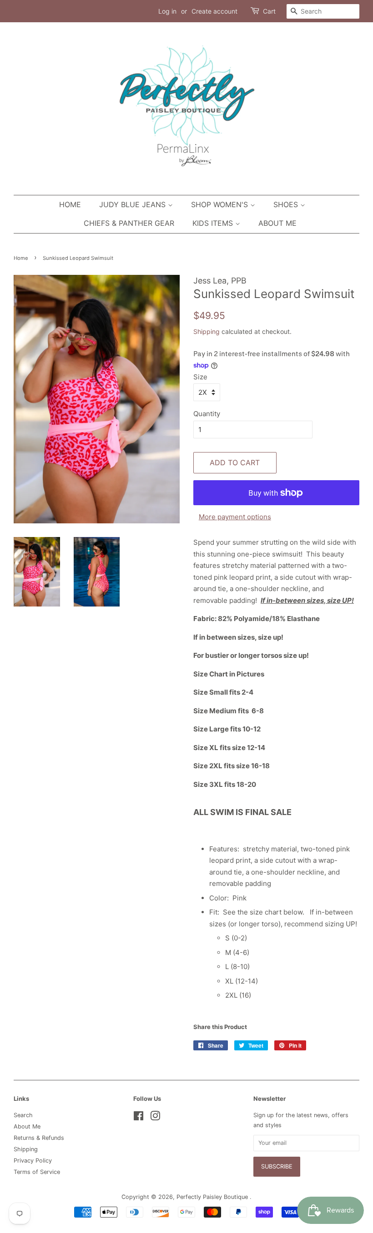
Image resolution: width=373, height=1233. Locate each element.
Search (23, 1115)
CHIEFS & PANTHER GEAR (129, 223)
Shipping (206, 331)
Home (70, 204)
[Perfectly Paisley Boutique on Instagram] (155, 1117)
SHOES (286, 204)
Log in (167, 11)
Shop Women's (220, 204)
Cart (269, 11)
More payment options (235, 516)
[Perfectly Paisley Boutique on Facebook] (138, 1117)
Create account (214, 11)
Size (200, 377)
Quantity (206, 413)
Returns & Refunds (39, 1137)
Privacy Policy (33, 1160)
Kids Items (213, 223)
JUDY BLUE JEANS (133, 204)
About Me (277, 223)
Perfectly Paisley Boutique (213, 1196)
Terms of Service (37, 1171)
